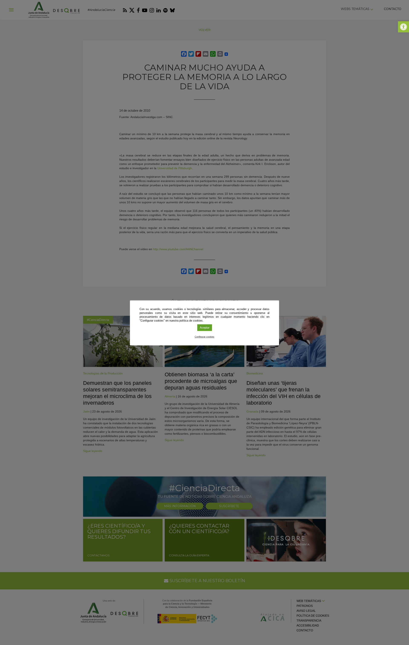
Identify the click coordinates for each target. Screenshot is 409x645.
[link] (403, 26)
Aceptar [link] (204, 327)
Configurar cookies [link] (204, 336)
